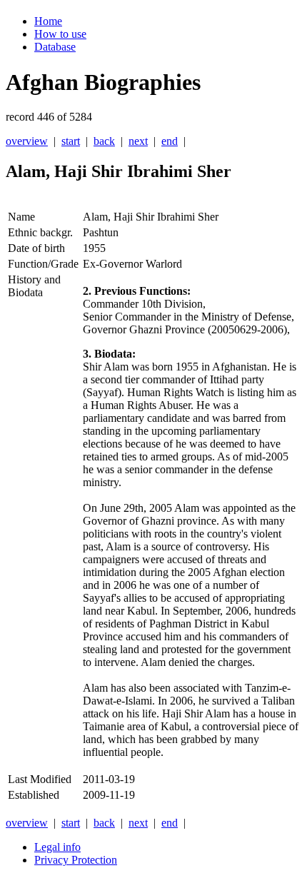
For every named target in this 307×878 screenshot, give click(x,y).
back (104, 141)
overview (27, 141)
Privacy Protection (75, 860)
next (138, 141)
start (70, 141)
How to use (60, 34)
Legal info (57, 847)
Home (48, 21)
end (169, 141)
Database (55, 47)
